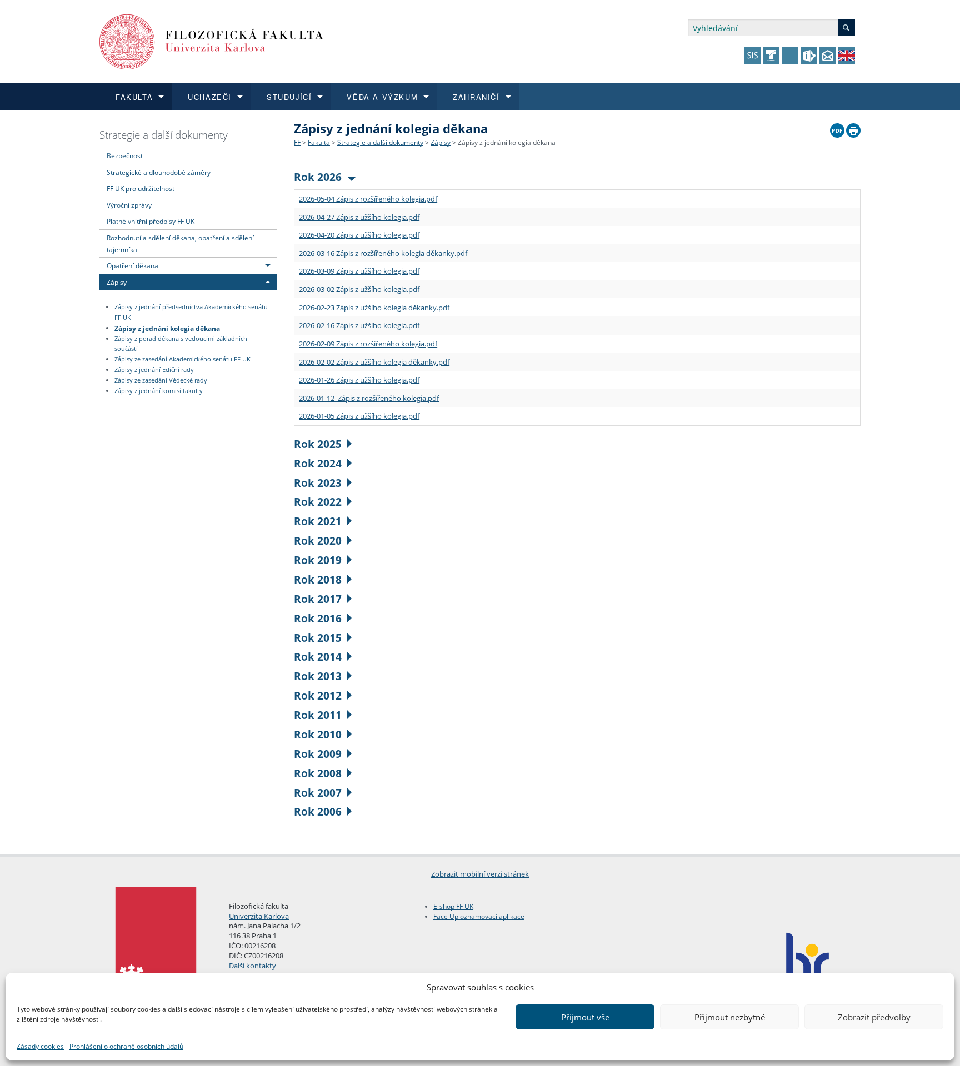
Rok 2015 (318, 637)
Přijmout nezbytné (729, 1017)
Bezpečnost (125, 155)
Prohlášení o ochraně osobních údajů (126, 1046)
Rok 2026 (318, 176)
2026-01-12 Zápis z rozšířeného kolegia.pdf (369, 398)
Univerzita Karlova (259, 916)
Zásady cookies (40, 1046)
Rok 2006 (318, 811)
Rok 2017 (318, 598)
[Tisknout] (853, 128)
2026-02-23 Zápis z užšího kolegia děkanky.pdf (374, 308)
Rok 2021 (318, 521)
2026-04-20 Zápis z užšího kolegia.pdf (359, 235)
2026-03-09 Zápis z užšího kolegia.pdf (359, 271)
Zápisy (117, 282)
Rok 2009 (318, 753)
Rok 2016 (318, 618)
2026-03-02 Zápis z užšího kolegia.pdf (359, 289)
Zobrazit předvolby (874, 1017)
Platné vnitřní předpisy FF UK (150, 221)
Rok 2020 (318, 540)
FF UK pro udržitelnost (140, 188)
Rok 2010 (318, 734)
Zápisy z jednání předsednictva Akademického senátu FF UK (191, 312)
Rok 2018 (318, 579)
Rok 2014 (318, 656)
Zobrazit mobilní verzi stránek (480, 874)
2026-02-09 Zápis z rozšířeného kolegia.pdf (368, 344)
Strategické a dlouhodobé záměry (159, 172)
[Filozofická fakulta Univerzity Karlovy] (211, 41)
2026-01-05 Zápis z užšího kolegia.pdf (359, 416)
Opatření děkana (132, 265)
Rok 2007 (318, 792)
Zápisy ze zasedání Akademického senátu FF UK (182, 359)
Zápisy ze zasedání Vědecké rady (160, 380)
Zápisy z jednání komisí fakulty (158, 391)
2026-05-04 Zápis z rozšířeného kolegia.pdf (368, 199)
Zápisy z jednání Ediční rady (154, 370)
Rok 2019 (318, 559)
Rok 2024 (318, 463)
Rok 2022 (318, 501)
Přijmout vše (585, 1017)
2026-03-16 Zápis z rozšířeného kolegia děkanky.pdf (383, 253)
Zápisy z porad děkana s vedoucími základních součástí (180, 344)
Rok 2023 (318, 482)
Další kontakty (252, 966)
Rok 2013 (318, 675)
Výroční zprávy (129, 204)
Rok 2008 (318, 773)
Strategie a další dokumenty (163, 134)
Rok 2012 (318, 695)
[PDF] (837, 128)
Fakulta (319, 142)
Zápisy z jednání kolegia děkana (167, 327)
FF (297, 142)
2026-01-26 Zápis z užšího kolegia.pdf (359, 380)
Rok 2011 (318, 714)
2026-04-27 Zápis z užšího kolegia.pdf (359, 217)
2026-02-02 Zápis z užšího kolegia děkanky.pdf (374, 362)
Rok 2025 (318, 443)
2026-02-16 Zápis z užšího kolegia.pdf (359, 325)
